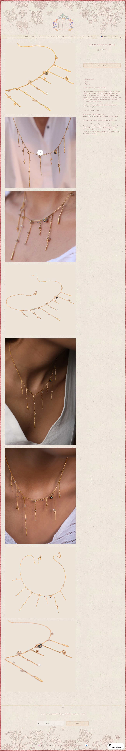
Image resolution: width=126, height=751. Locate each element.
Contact (92, 36)
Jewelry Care (76, 714)
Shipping (87, 84)
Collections (29, 36)
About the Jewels (89, 79)
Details (86, 81)
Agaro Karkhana (57, 36)
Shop (42, 36)
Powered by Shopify (76, 745)
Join (77, 723)
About (73, 36)
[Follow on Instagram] (63, 729)
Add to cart (102, 65)
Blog (82, 36)
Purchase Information (52, 714)
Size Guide (68, 714)
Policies (61, 714)
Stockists (83, 714)
